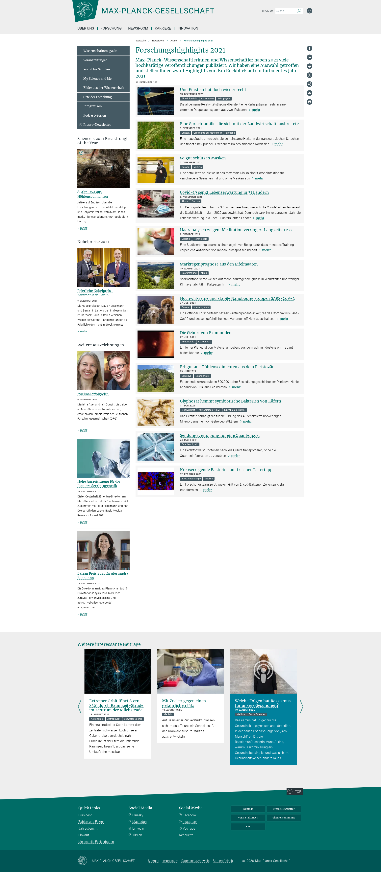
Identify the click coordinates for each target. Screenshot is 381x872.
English (267, 10)
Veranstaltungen (95, 60)
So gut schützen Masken (203, 158)
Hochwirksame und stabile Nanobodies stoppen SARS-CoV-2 (237, 298)
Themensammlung (283, 817)
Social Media (140, 808)
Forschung (111, 28)
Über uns (85, 28)
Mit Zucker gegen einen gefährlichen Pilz (184, 703)
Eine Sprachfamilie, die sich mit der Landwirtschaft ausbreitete (239, 123)
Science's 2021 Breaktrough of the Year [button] (103, 141)
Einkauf (83, 835)
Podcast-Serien (94, 115)
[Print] (310, 102)
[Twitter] (310, 75)
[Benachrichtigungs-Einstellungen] (309, 10)
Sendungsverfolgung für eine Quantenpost (220, 435)
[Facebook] (310, 48)
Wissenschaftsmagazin (100, 51)
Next (301, 707)
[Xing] (310, 84)
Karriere (163, 28)
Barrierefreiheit (223, 861)
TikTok (137, 835)
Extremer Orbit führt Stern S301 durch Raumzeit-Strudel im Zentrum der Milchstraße (116, 705)
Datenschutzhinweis (195, 861)
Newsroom (138, 28)
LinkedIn (138, 828)
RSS (248, 826)
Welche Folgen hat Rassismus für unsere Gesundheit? (263, 703)
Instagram (190, 822)
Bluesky (137, 815)
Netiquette (186, 835)
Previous (79, 707)
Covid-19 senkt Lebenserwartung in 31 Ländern (224, 192)
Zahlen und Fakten (91, 822)
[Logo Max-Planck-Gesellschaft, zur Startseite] (143, 14)
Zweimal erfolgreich (93, 394)
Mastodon (139, 822)
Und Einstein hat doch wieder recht (213, 89)
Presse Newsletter (284, 808)
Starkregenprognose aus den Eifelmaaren (219, 264)
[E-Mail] (310, 93)
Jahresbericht (87, 828)
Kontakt (248, 808)
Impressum (170, 861)
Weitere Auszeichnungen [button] (100, 345)
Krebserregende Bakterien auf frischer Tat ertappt (227, 469)
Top (298, 791)
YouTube (189, 828)
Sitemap (153, 861)
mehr (256, 110)
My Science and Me (97, 78)
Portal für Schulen (96, 69)
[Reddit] (310, 66)
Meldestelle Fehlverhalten (96, 842)
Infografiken (92, 106)
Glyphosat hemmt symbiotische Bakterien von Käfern (230, 401)
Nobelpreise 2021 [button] (93, 242)
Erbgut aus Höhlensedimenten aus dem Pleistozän (227, 366)
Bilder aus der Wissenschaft (103, 88)
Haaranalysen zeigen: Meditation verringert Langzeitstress (236, 229)
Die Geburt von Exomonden (206, 332)
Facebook (189, 815)
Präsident (85, 815)
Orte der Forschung (97, 97)
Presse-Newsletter (97, 124)
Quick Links (89, 808)
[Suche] (299, 11)
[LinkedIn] (310, 57)
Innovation (187, 28)
